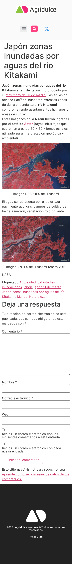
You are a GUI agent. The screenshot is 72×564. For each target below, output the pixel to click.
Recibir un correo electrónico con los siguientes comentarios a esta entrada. (31, 435)
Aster (29, 124)
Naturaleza (37, 297)
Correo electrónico (17, 398)
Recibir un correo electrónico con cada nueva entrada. (31, 449)
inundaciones (12, 287)
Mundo (22, 297)
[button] (23, 29)
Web (5, 414)
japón (28, 287)
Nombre (9, 382)
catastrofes (46, 282)
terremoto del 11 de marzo (26, 95)
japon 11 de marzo (47, 287)
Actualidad (28, 282)
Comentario (12, 331)
